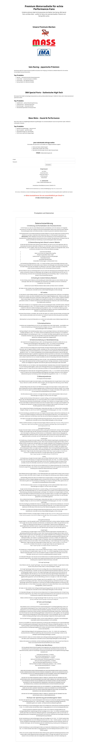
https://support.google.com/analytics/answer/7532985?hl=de (44, 454)
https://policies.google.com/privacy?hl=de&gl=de (38, 424)
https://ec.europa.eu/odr (56, 188)
